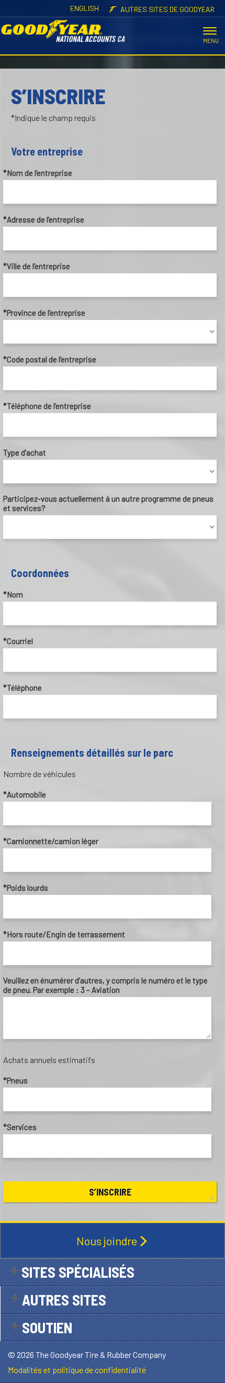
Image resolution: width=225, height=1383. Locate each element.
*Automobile (24, 794)
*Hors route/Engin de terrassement (64, 934)
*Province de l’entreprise (44, 312)
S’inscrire (110, 1192)
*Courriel (18, 641)
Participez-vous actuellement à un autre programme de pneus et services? (108, 503)
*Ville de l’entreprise (36, 266)
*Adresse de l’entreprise (43, 219)
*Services (20, 1127)
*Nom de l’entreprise (37, 173)
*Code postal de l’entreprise (49, 359)
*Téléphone (22, 687)
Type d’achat (24, 452)
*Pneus (15, 1080)
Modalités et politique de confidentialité (77, 1370)
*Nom (13, 594)
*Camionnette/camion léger (50, 841)
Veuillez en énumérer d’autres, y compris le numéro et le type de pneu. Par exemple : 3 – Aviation (105, 985)
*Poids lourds (25, 887)
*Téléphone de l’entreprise (47, 406)
